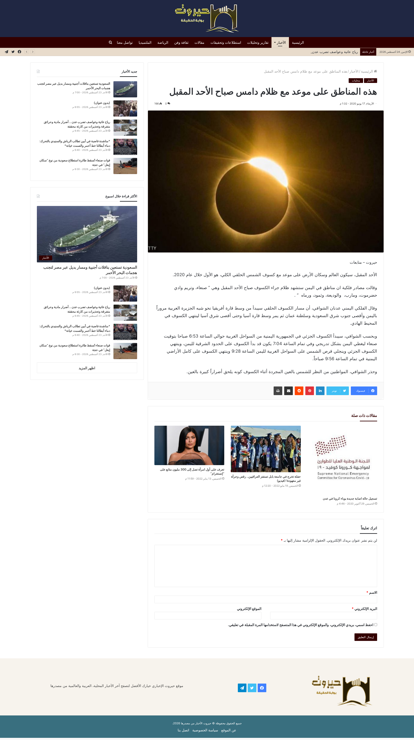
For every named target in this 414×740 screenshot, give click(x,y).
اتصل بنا (183, 730)
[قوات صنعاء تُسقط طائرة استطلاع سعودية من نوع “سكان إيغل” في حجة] (125, 166)
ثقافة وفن (181, 42)
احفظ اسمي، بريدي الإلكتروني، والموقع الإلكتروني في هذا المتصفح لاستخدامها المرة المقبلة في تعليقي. (300, 625)
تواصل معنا (125, 42)
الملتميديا (145, 42)
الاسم (371, 592)
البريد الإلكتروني (364, 608)
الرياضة (162, 42)
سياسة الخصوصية (205, 730)
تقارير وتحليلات (257, 42)
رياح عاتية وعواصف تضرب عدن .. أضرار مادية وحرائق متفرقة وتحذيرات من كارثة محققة (293, 52)
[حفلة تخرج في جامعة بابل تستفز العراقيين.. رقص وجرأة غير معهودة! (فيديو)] (266, 449)
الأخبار (281, 42)
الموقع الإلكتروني (249, 608)
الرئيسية (298, 42)
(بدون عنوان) (102, 102)
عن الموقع (228, 730)
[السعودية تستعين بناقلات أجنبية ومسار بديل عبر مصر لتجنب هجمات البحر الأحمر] (125, 89)
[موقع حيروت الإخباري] (207, 18)
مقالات (199, 42)
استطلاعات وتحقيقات (225, 42)
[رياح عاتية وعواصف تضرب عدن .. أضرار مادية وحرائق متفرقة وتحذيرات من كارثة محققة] (125, 128)
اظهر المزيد (87, 368)
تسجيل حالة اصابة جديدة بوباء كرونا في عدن (350, 498)
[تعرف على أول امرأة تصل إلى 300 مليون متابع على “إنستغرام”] (189, 445)
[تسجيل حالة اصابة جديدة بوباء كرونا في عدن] (342, 460)
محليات (356, 80)
